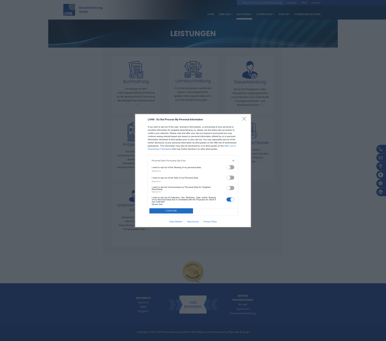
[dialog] (193, 170)
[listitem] (193, 160)
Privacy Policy (210, 221)
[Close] (245, 120)
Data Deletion (175, 221)
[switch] (230, 167)
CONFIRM (171, 211)
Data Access (193, 221)
